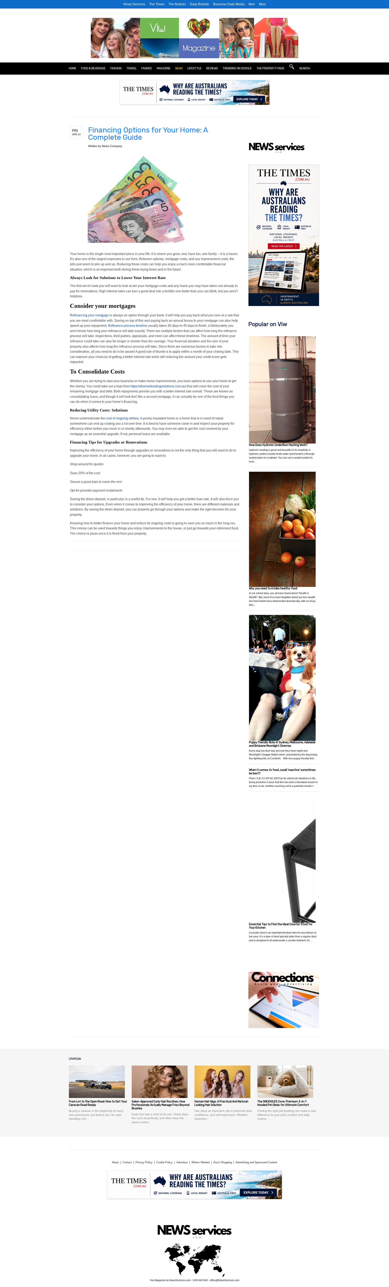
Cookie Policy (164, 1162)
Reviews (212, 68)
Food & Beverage (93, 68)
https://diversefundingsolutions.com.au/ (158, 386)
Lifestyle (194, 68)
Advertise (182, 1162)
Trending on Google (237, 68)
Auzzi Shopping (222, 1162)
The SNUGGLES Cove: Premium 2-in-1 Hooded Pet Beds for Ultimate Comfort (283, 1103)
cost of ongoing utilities (122, 418)
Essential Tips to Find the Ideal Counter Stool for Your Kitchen (280, 926)
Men (252, 4)
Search (304, 68)
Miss (262, 4)
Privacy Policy (144, 1162)
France (146, 68)
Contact (127, 1162)
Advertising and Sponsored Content (256, 1162)
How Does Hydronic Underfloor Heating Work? (278, 445)
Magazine (163, 68)
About (115, 1162)
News (179, 68)
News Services (134, 4)
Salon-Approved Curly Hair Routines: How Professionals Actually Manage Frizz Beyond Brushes (160, 1105)
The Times (156, 4)
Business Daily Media (229, 4)
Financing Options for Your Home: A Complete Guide (148, 134)
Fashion (116, 68)
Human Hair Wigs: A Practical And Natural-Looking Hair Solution (221, 1103)
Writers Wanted (200, 1162)
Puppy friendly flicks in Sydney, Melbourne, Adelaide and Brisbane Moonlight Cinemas (282, 744)
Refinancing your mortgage (89, 315)
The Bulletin (177, 4)
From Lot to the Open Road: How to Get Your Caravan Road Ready (98, 1103)
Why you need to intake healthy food (273, 588)
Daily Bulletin (199, 4)
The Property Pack (270, 68)
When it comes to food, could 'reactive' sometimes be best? (282, 771)
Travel (131, 68)
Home (72, 68)
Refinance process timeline (127, 325)
